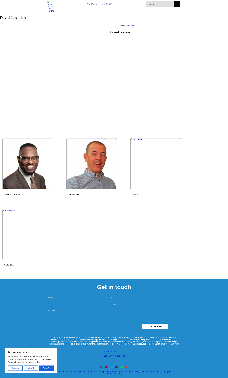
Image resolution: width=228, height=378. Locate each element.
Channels (107, 4)
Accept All (46, 368)
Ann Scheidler (8, 265)
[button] (101, 367)
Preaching (130, 26)
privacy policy (114, 352)
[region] (31, 360)
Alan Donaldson (73, 194)
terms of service (114, 356)
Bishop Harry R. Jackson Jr (13, 194)
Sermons (92, 4)
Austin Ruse (136, 194)
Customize (15, 368)
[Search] (177, 4)
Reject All (31, 368)
